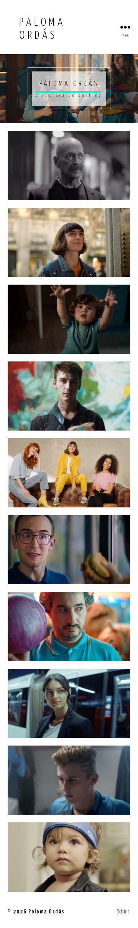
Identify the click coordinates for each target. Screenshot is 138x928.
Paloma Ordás (46, 912)
